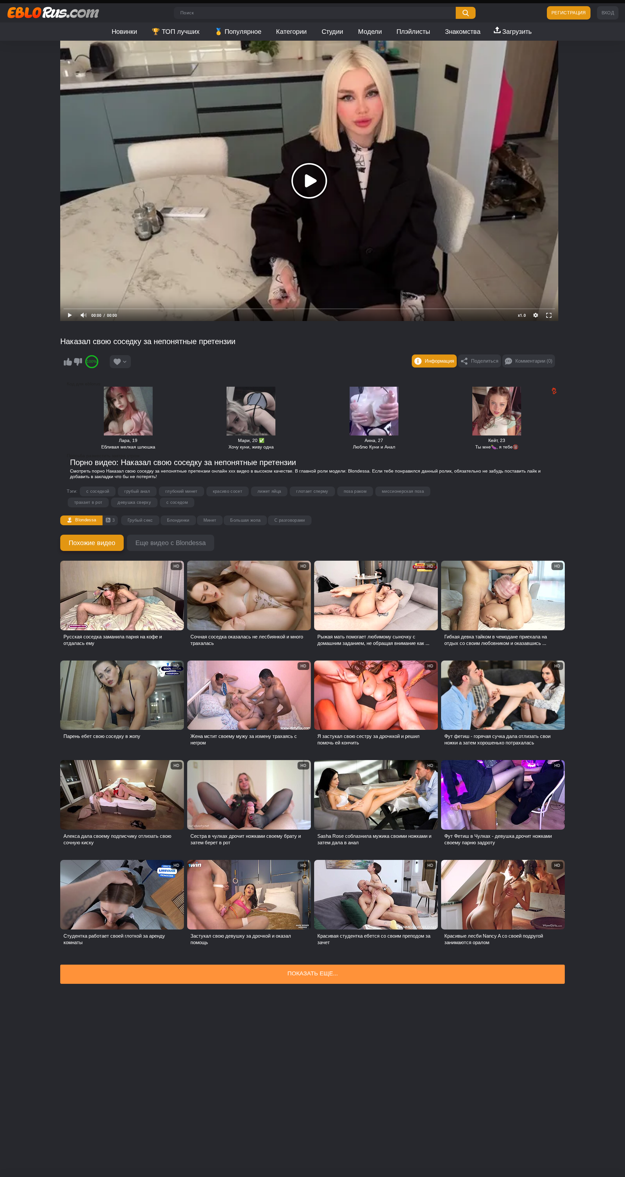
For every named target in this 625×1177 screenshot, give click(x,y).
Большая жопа (245, 520)
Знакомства (462, 31)
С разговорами (289, 520)
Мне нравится (67, 361)
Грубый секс (140, 520)
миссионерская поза (403, 491)
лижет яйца (269, 491)
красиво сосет (227, 491)
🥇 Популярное (238, 31)
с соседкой (97, 491)
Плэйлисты (413, 31)
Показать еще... (312, 973)
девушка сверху (134, 502)
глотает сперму (312, 491)
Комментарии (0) (533, 361)
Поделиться (484, 361)
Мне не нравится (78, 361)
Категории (291, 31)
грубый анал (137, 491)
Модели (370, 31)
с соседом (177, 502)
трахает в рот (88, 502)
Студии (332, 31)
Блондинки (178, 520)
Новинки (124, 31)
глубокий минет (181, 491)
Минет (209, 520)
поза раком (355, 491)
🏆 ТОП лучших (176, 31)
